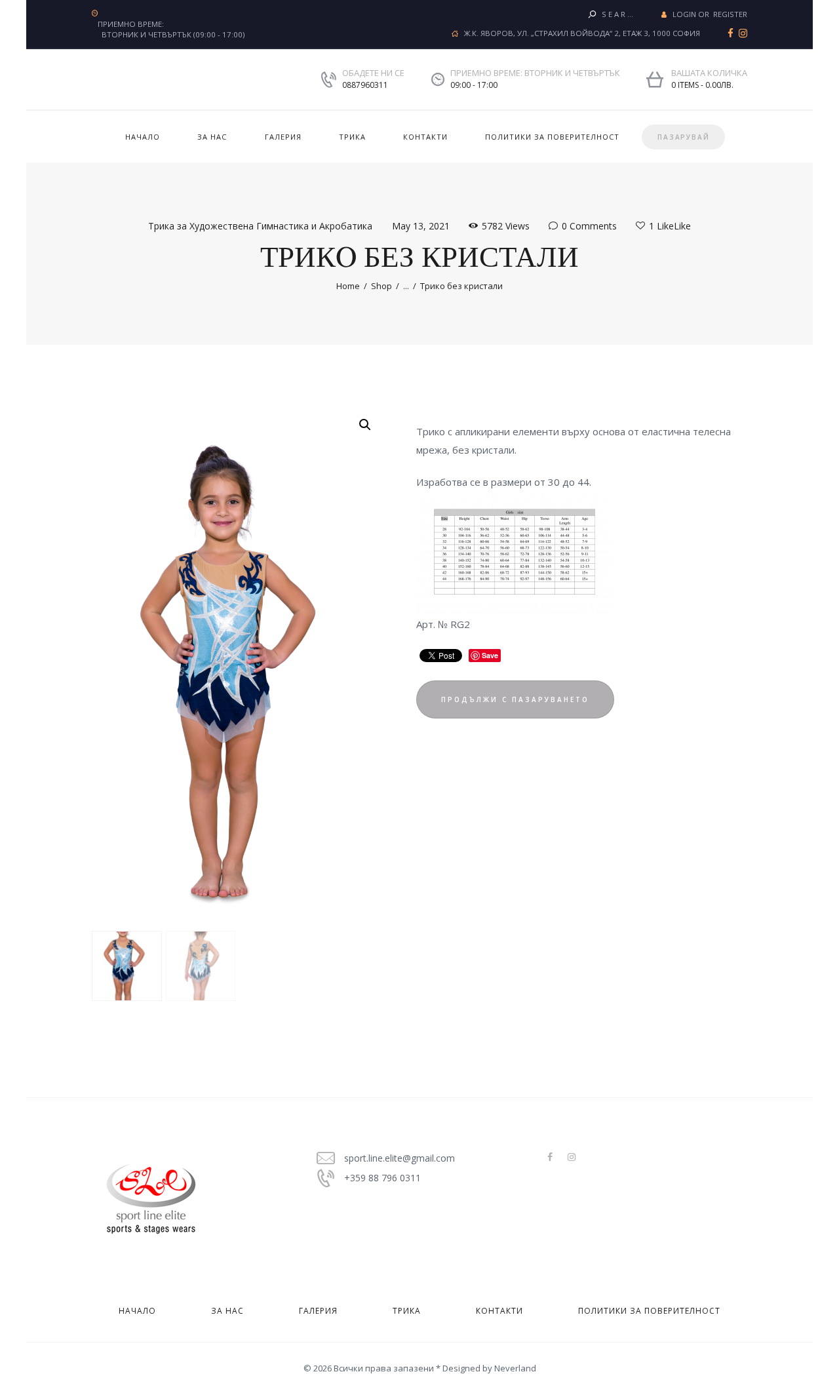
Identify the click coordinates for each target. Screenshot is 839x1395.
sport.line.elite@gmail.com (399, 1158)
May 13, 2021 (421, 226)
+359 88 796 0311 (382, 1177)
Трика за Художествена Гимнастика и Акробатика (260, 226)
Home (348, 286)
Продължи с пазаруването (515, 699)
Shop (381, 286)
